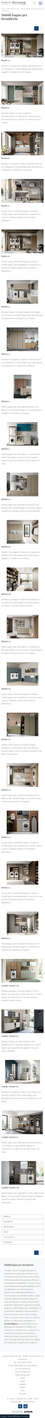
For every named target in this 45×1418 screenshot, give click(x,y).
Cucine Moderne (22, 1369)
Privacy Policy (29, 1402)
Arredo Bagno (25, 9)
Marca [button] (6, 1216)
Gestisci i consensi (22, 1416)
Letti (23, 1391)
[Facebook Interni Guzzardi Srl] (20, 1406)
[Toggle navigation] (40, 3)
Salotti (22, 1387)
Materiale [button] (8, 1227)
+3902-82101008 (24, 1362)
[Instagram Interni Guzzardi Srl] (25, 1406)
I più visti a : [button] (9, 1237)
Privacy (3, 1416)
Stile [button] (5, 1232)
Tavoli (22, 1381)
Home (3, 9)
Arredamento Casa (12, 9)
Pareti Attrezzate (22, 1375)
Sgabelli (22, 1384)
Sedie (22, 1378)
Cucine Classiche (22, 1372)
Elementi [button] (8, 1222)
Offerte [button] (7, 1242)
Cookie (10, 1416)
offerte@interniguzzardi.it (25, 1365)
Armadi (22, 1394)
